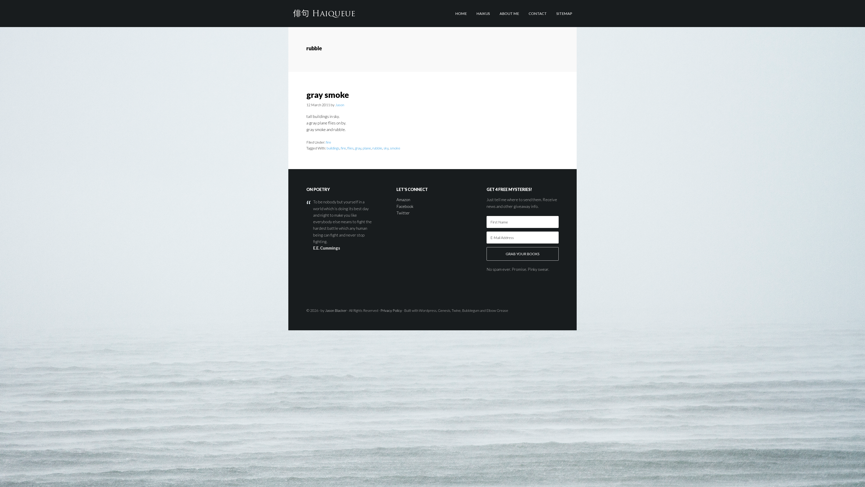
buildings (333, 148)
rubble (377, 148)
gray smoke (327, 95)
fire (328, 142)
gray (358, 148)
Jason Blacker (336, 310)
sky (386, 148)
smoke (395, 148)
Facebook (404, 206)
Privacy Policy (391, 310)
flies (350, 148)
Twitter (403, 212)
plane (367, 148)
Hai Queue (324, 13)
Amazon (403, 199)
